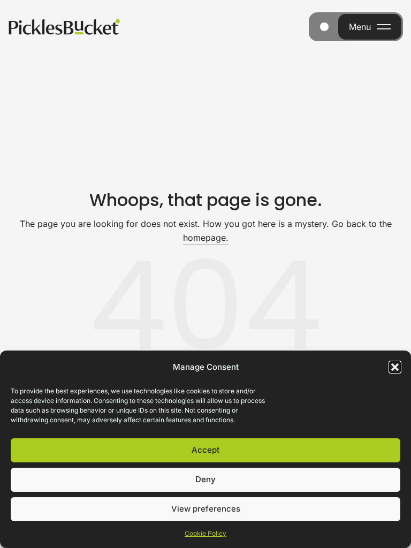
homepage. (206, 237)
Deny (205, 479)
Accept (205, 450)
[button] (395, 367)
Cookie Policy (205, 533)
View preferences (205, 509)
